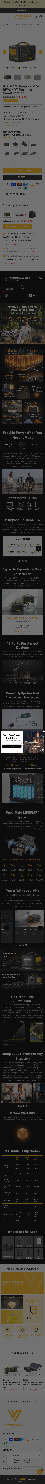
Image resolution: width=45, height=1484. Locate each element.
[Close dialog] (44, 731)
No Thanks (11, 749)
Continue (12, 746)
